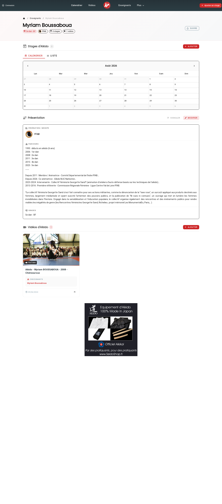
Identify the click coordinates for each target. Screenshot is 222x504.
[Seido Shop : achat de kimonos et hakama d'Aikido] (111, 329)
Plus (139, 5)
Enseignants (124, 5)
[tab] (34, 55)
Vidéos (91, 5)
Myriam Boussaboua (37, 283)
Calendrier (76, 5)
